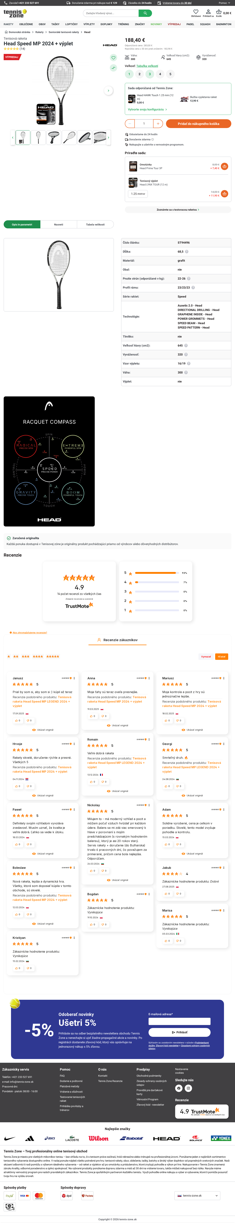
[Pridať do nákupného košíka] (224, 166)
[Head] (110, 45)
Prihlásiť (181, 1032)
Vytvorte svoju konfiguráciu (146, 109)
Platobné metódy (69, 1086)
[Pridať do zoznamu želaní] (113, 57)
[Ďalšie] (108, 90)
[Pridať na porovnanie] (113, 68)
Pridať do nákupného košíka (198, 124)
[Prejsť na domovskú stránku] (15, 13)
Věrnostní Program (147, 1099)
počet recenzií (79, 594)
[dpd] (67, 1195)
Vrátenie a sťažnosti (71, 1091)
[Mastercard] (39, 1195)
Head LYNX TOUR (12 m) (154, 184)
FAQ (62, 1075)
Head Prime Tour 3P (151, 168)
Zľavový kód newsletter (167, 1045)
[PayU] (10, 1195)
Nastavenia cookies (178, 1071)
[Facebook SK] (178, 1088)
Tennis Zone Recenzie (110, 1081)
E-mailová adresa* (161, 1014)
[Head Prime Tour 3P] (133, 166)
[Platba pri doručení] (10, 1206)
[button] (11, 632)
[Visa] (24, 1195)
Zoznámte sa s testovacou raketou (177, 209)
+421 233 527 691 (28, 2)
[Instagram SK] (188, 1088)
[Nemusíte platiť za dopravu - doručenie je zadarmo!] (153, 139)
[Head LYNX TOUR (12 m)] (133, 182)
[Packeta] (87, 1195)
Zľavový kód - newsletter (150, 1104)
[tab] (22, 224)
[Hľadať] (145, 13)
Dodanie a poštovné (71, 1081)
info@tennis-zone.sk (21, 1081)
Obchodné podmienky (149, 1075)
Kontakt (102, 1075)
